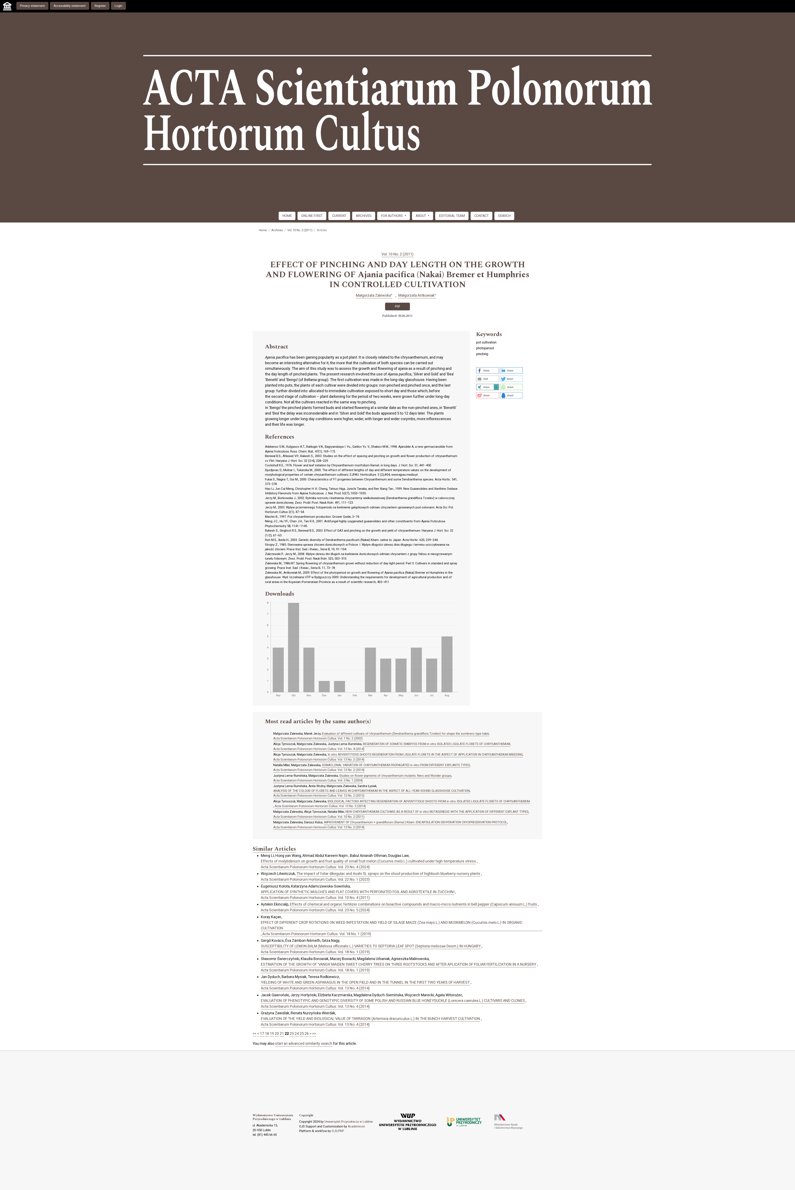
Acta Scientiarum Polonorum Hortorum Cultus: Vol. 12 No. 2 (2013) (318, 795)
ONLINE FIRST (312, 216)
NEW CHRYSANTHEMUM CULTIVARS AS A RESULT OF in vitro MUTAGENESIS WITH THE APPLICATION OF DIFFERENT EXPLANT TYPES (437, 812)
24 (297, 1033)
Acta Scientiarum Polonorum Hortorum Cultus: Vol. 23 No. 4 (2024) (315, 867)
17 (262, 1033)
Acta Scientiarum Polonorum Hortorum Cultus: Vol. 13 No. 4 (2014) (318, 749)
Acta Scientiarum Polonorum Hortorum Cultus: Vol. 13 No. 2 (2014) (318, 759)
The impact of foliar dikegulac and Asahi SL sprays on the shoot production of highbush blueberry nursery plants (388, 873)
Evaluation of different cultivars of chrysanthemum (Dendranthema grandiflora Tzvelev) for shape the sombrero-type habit (405, 733)
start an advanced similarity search (303, 1043)
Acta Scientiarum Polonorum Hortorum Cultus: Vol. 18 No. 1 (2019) (316, 934)
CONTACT (481, 216)
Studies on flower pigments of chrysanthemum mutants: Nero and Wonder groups (395, 776)
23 (292, 1033)
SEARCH (504, 216)
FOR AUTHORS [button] (392, 216)
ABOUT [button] (421, 216)
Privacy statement (32, 6)
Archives (277, 230)
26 (307, 1033)
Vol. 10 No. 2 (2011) (299, 230)
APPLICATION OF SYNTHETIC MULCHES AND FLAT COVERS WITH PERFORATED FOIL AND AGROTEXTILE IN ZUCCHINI (357, 892)
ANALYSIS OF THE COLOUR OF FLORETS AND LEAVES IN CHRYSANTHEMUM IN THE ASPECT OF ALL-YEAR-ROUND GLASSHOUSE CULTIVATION (371, 791)
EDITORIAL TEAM (452, 216)
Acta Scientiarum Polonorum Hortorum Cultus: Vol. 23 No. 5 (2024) (315, 910)
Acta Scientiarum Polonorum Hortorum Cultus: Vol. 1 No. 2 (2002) (318, 738)
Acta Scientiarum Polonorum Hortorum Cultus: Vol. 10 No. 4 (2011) (315, 897)
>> (314, 1033)
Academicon (356, 1126)
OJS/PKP (338, 1131)
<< (254, 1033)
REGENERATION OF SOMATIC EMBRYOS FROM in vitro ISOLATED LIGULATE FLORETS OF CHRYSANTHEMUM (436, 744)
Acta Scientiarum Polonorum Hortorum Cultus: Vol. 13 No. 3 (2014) (320, 806)
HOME (287, 216)
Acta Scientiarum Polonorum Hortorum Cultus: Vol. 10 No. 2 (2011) (318, 817)
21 (282, 1033)
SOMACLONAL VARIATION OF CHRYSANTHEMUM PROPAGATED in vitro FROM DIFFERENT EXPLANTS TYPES (396, 765)
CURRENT (339, 216)
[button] (487, 370)
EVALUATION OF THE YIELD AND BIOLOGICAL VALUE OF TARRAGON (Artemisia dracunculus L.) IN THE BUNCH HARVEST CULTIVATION (370, 1018)
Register (100, 6)
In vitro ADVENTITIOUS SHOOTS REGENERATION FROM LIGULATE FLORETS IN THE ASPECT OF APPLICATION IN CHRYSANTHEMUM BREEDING (425, 754)
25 (302, 1033)
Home (263, 230)
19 (272, 1033)
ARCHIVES (363, 216)
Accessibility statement (70, 6)
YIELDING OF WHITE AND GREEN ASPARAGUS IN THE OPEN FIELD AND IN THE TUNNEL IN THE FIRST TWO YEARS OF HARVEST (365, 982)
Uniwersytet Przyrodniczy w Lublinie (348, 1121)
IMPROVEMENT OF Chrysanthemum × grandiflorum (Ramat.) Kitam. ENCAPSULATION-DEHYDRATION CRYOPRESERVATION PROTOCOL (415, 822)
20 (277, 1033)
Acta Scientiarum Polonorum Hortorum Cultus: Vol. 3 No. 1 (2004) (318, 780)
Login (118, 6)
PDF (397, 306)
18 (267, 1033)
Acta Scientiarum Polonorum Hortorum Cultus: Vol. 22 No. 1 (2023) (315, 879)
